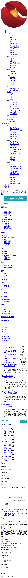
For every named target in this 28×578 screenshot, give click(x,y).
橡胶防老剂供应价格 (15, 166)
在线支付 (24, 509)
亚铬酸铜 (12, 49)
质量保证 (11, 513)
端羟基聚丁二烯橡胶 (15, 183)
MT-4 (11, 95)
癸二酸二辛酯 (13, 102)
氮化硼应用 (13, 147)
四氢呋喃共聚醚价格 (9, 366)
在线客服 (9, 560)
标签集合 (3, 324)
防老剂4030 (13, 84)
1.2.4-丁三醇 (13, 114)
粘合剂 (9, 86)
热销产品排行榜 (5, 320)
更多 (22, 355)
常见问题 (9, 140)
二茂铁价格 (13, 127)
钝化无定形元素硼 (15, 64)
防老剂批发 (13, 132)
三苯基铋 (12, 121)
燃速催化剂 (10, 34)
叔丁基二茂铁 (13, 45)
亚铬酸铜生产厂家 (15, 153)
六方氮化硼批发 (14, 142)
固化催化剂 (10, 119)
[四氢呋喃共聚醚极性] (7, 376)
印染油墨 (12, 160)
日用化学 (12, 159)
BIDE (11, 96)
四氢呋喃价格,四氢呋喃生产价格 (9, 437)
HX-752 (12, 97)
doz (5, 334)
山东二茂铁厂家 (14, 174)
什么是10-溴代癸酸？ (9, 362)
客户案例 (9, 155)
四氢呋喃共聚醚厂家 (15, 168)
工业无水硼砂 (13, 172)
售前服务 (22, 513)
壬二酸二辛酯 (13, 112)
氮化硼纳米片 (7, 338)
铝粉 (5, 308)
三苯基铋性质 (13, 151)
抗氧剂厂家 (13, 175)
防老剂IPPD (13, 79)
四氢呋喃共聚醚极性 (9, 378)
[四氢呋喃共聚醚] (6, 404)
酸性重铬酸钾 (13, 136)
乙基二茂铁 (13, 39)
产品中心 (6, 32)
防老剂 (9, 75)
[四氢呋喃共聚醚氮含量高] (8, 391)
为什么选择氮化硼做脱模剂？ (10, 348)
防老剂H (12, 77)
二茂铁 (12, 35)
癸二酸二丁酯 (13, 106)
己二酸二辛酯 (13, 104)
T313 (11, 93)
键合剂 (9, 92)
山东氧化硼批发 (14, 144)
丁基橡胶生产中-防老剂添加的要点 (11, 359)
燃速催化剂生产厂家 (15, 138)
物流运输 (11, 511)
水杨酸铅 (12, 52)
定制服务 (16, 513)
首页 (5, 30)
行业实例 (6, 185)
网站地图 (11, 515)
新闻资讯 (6, 123)
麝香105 (12, 117)
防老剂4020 (13, 82)
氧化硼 (5, 333)
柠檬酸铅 (12, 50)
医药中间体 (10, 69)
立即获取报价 (16, 547)
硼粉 (11, 60)
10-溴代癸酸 (13, 73)
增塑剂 (9, 101)
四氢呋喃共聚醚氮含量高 (10, 393)
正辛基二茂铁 (13, 43)
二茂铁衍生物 (13, 54)
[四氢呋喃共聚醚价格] (7, 364)
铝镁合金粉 (7, 311)
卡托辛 (12, 37)
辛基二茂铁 (13, 41)
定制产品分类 (4, 203)
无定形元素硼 (13, 65)
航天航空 (12, 157)
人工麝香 (6, 336)
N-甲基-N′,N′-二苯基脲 (10, 255)
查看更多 (23, 420)
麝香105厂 (13, 181)
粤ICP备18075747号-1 (6, 528)
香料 (8, 116)
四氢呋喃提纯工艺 (9, 456)
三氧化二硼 (13, 62)
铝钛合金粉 (7, 313)
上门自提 (16, 511)
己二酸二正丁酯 (14, 108)
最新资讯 (3, 343)
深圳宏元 (9, 164)
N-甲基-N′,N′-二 (14, 80)
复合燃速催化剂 (14, 47)
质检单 (9, 162)
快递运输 (6, 511)
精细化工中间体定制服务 (7, 317)
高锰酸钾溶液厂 (14, 177)
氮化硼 (12, 58)
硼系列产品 (10, 56)
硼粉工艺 (12, 145)
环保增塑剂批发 (14, 134)
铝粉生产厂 (13, 179)
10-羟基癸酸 (13, 71)
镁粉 (5, 309)
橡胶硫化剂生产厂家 (15, 149)
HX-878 (12, 99)
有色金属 (3, 304)
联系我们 (6, 187)
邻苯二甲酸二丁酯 (15, 110)
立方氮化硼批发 (14, 170)
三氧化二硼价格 (14, 129)
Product (13, 192)
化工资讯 (9, 125)
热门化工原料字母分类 (7, 521)
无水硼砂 (12, 67)
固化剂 (2, 283)
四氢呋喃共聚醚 (14, 90)
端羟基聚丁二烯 (14, 88)
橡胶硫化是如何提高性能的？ (10, 352)
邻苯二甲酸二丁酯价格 (16, 131)
